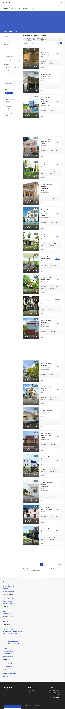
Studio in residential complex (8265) (10, 633)
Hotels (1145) (5, 621)
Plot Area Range (7, 71)
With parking (8, 106)
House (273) (5, 611)
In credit (7, 108)
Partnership (31, 690)
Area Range (6, 64)
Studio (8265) (5, 676)
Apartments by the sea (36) (8, 598)
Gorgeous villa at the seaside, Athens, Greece (45, 52)
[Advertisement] (32, 21)
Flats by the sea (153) (7, 601)
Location (6, 89)
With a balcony (9, 113)
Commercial (13, 8)
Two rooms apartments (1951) (9, 586)
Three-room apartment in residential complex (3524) (13, 635)
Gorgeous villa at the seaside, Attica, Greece (46, 141)
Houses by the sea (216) (8, 599)
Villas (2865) (5, 609)
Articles (31, 8)
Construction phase (8, 80)
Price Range (7, 44)
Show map (42, 40)
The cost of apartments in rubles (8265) (11, 643)
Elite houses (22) (6, 665)
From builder (8, 101)
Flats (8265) (5, 588)
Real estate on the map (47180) (9, 673)
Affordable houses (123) (8, 651)
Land (20, 8)
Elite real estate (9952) (7, 663)
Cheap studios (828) (7, 655)
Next (60, 564)
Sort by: (25, 43)
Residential (6, 8)
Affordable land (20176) (7, 653)
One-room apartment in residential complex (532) (13, 631)
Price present (8, 51)
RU (59, 2)
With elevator (8, 104)
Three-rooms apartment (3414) (9, 591)
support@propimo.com (57, 697)
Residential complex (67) (8, 629)
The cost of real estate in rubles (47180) (11, 641)
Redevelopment (9, 97)
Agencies (25, 8)
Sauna (7, 115)
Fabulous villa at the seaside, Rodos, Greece (46, 412)
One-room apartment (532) (8, 590)
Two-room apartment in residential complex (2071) (13, 628)
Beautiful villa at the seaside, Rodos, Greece (46, 76)
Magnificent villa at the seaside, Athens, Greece (46, 322)
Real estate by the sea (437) (8, 603)
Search (12, 707)
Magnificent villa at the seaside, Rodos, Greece (46, 388)
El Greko (44, 67)
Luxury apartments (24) (7, 666)
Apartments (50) (6, 584)
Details (57, 53)
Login (30, 692)
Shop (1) (4, 619)
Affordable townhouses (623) (9, 656)
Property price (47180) (7, 675)
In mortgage (8, 110)
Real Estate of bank (10, 99)
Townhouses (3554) (7, 613)
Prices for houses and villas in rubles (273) (11, 645)
